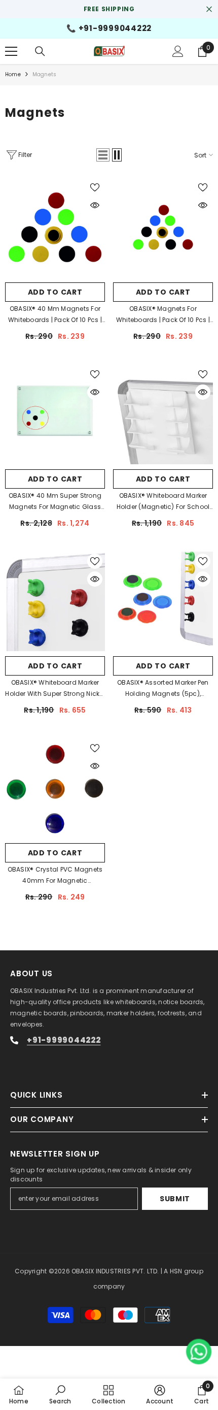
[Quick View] (94, 205)
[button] (103, 155)
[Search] (40, 51)
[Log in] (178, 51)
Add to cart (55, 292)
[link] (60, 1394)
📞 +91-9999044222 (109, 28)
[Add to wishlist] (94, 187)
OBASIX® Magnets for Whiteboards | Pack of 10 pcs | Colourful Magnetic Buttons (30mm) (163, 315)
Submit (175, 1199)
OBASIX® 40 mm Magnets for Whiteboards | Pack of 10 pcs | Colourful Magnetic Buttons (55, 315)
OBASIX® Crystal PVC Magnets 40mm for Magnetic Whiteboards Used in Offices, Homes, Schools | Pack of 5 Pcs (55, 875)
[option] (109, 9)
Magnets (44, 74)
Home (13, 74)
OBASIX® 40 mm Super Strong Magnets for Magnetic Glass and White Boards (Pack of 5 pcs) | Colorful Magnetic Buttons (55, 501)
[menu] (11, 51)
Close (209, 9)
